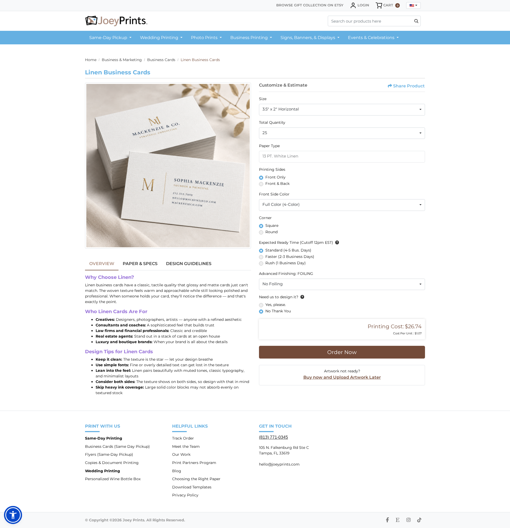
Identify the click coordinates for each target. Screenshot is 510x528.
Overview (101, 263)
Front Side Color (274, 194)
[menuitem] (110, 37)
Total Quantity (272, 122)
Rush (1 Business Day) (285, 263)
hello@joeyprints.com (279, 464)
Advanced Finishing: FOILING (286, 273)
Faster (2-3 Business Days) (289, 256)
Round (271, 231)
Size (262, 98)
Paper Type (269, 145)
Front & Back (277, 183)
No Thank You (278, 311)
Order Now (342, 352)
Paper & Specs (140, 263)
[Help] (336, 242)
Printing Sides (272, 169)
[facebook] (387, 520)
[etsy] (398, 520)
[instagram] (408, 520)
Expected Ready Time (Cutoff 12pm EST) (296, 242)
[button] (13, 515)
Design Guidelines (188, 263)
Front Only (275, 177)
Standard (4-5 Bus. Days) (288, 250)
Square (271, 225)
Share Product (409, 85)
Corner (265, 217)
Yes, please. (275, 304)
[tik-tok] (419, 520)
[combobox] (413, 5)
